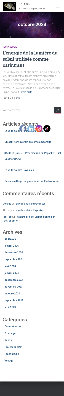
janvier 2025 (11, 245)
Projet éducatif (13, 347)
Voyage (8, 360)
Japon (8, 340)
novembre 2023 (13, 286)
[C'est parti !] (57, 110)
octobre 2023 (12, 293)
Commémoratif (13, 326)
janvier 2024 (11, 273)
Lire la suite (26, 92)
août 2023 (10, 307)
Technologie (10, 47)
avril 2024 (10, 266)
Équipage (9, 333)
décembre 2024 (13, 252)
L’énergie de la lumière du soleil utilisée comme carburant (30, 59)
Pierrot (7, 216)
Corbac (7, 203)
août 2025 (10, 238)
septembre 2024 (13, 259)
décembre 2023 (13, 280)
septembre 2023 (13, 300)
